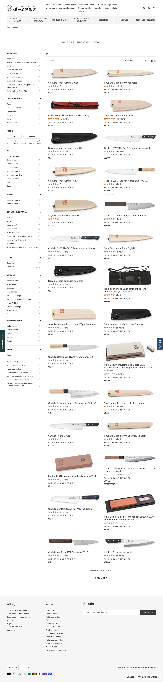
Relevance (129, 60)
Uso (8, 151)
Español (12, 667)
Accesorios (103, 20)
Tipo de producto (15, 98)
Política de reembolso (54, 640)
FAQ (47, 620)
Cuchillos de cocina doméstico (81, 20)
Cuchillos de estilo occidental (38, 20)
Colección (12, 53)
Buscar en (11, 630)
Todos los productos (145, 20)
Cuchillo (11, 257)
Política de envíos (53, 617)
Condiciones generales (55, 633)
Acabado (11, 275)
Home (9, 27)
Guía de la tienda (52, 614)
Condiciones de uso (53, 637)
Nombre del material (17, 212)
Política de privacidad (54, 643)
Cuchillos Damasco (60, 20)
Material (11, 194)
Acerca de (50, 610)
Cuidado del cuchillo (53, 627)
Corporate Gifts (52, 624)
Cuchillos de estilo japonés (17, 20)
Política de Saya (52, 630)
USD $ (24, 667)
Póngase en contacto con (56, 650)
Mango (10, 349)
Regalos (124, 20)
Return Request (52, 647)
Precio (10, 131)
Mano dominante (14, 321)
